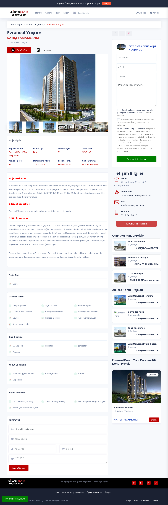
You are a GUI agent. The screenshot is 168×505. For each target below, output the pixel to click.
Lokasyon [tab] (46, 50)
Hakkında (145, 500)
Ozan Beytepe (135, 273)
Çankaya (40, 24)
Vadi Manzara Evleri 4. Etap (142, 343)
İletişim (66, 12)
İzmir (57, 12)
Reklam (155, 500)
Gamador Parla (136, 311)
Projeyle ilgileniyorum (15, 498)
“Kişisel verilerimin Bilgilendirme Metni (131, 129)
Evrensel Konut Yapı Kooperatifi (142, 47)
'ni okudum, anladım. (135, 113)
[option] (57, 87)
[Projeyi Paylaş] (115, 33)
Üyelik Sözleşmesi (94, 492)
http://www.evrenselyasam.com (136, 195)
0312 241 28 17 (129, 215)
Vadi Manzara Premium (140, 295)
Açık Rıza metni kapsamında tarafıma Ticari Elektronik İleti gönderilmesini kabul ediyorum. (135, 122)
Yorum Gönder (18, 468)
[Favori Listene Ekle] (129, 33)
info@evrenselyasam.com (133, 205)
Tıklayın (106, 3)
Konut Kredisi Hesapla (136, 223)
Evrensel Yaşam (123, 407)
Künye (128, 500)
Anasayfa (17, 24)
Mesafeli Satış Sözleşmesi (73, 492)
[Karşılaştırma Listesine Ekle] (122, 33)
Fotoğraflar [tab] (21, 50)
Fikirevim (47, 500)
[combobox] (87, 12)
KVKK (57, 492)
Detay (154, 419)
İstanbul (38, 12)
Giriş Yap (142, 12)
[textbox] (87, 13)
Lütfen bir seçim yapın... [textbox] (25, 429)
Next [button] (104, 125)
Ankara (48, 12)
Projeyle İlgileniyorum (136, 159)
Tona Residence (136, 241)
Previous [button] (8, 125)
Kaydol (156, 12)
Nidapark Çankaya (138, 257)
